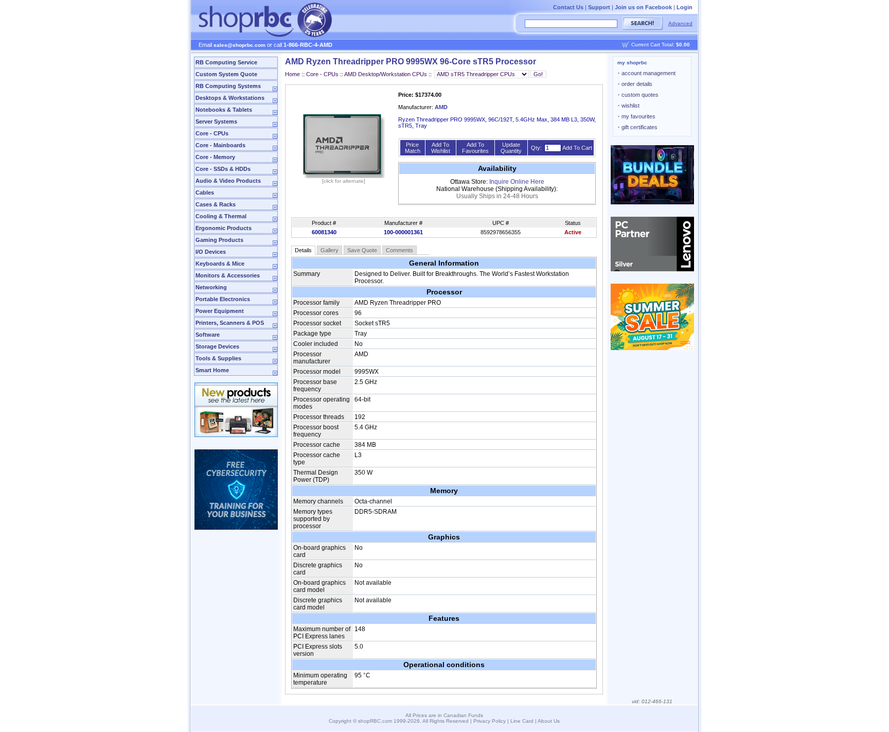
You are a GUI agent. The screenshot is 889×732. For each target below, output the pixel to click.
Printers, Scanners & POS (229, 323)
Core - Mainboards (220, 145)
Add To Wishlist (440, 148)
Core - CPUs (211, 133)
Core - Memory (215, 157)
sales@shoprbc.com (239, 45)
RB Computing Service (226, 62)
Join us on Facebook (643, 7)
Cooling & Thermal (220, 216)
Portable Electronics (222, 299)
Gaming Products (219, 240)
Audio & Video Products (228, 181)
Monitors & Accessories (227, 275)
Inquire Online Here (516, 181)
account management (646, 73)
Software (207, 335)
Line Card (522, 721)
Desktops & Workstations (229, 98)
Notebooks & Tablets (223, 110)
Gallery (330, 250)
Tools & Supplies (218, 358)
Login (684, 7)
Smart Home (212, 370)
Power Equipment (219, 311)
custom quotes (638, 95)
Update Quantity (511, 148)
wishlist (628, 105)
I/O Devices (210, 252)
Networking (211, 287)
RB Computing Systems (228, 86)
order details (635, 84)
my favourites (636, 116)
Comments (399, 250)
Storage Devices (217, 346)
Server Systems (216, 121)
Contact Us (568, 7)
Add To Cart (577, 148)
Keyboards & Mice (219, 263)
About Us (549, 721)
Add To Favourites (475, 148)
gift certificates (637, 127)
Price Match (412, 148)
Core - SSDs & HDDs (223, 169)
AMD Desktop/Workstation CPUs (385, 74)
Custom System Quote (226, 74)
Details (303, 250)
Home (292, 74)
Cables (204, 192)
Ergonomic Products (223, 228)
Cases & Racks (215, 204)
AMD (441, 107)
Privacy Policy (489, 721)
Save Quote (362, 250)
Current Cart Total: (660, 44)
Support (599, 7)
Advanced (680, 23)
